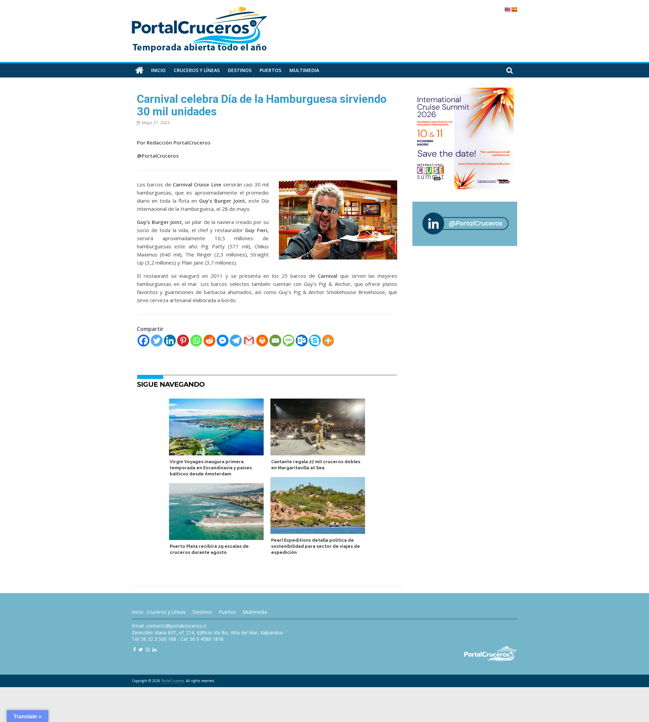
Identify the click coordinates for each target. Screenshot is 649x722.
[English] (507, 9)
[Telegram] (236, 340)
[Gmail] (249, 340)
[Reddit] (209, 340)
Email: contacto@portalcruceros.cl (169, 626)
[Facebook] (143, 340)
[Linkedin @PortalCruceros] (154, 649)
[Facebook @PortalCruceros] (134, 649)
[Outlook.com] (302, 340)
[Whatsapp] (196, 340)
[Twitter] (157, 340)
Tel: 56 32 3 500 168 (154, 639)
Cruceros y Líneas (166, 612)
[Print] (262, 340)
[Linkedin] (170, 340)
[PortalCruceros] (139, 70)
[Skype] (315, 340)
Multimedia (304, 70)
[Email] (275, 340)
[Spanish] (514, 9)
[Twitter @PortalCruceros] (140, 649)
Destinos (239, 70)
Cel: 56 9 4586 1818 (202, 639)
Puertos (270, 70)
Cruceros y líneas (197, 70)
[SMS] (288, 340)
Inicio (158, 70)
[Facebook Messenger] (223, 340)
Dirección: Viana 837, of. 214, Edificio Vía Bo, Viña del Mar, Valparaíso (207, 632)
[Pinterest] (183, 340)
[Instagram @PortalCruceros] (147, 649)
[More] (328, 340)
